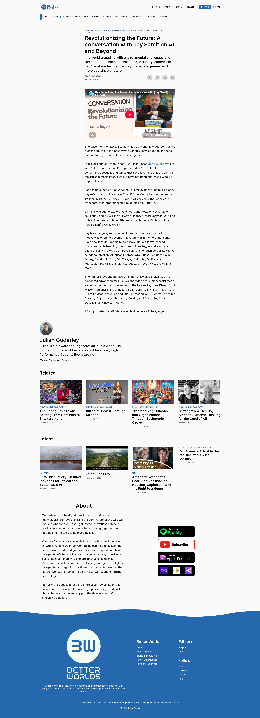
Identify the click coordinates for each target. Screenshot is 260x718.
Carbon (107, 17)
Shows (155, 7)
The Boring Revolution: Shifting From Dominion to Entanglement (60, 415)
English (182, 647)
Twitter (182, 674)
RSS (180, 678)
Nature (54, 17)
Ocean (95, 17)
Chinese (182, 651)
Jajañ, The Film (98, 474)
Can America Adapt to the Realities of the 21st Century (198, 455)
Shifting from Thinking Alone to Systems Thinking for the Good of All (199, 415)
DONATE (205, 7)
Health (151, 17)
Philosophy (124, 30)
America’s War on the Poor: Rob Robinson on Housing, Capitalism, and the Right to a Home (151, 482)
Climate (67, 17)
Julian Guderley (93, 76)
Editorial (44, 473)
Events (168, 7)
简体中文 (179, 7)
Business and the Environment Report (198, 447)
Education (138, 17)
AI (115, 30)
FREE (134, 473)
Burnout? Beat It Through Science (106, 413)
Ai (46, 17)
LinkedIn (183, 670)
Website (44, 360)
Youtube (183, 666)
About (139, 647)
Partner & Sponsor (146, 663)
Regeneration (122, 17)
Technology (81, 17)
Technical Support (146, 659)
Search (190, 7)
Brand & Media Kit (146, 655)
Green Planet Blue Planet (98, 30)
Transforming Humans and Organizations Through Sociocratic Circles (150, 416)
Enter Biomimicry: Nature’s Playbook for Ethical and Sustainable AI (60, 481)
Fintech (164, 17)
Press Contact (144, 651)
